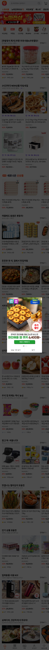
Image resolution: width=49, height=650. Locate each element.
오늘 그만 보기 (16, 350)
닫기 (33, 350)
